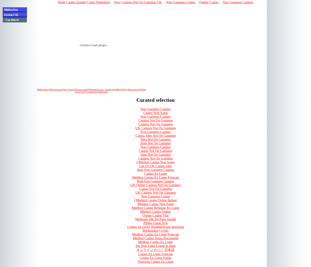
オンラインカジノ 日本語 (155, 250)
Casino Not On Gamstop (155, 151)
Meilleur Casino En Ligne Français (155, 177)
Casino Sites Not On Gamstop (155, 135)
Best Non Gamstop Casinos (155, 170)
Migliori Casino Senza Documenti (155, 238)
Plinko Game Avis (155, 223)
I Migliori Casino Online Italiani (155, 200)
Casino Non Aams (155, 113)
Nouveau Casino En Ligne (155, 261)
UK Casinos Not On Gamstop (155, 128)
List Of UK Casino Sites (155, 166)
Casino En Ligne (155, 173)
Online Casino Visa (156, 215)
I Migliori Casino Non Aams (155, 162)
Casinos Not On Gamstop (155, 120)
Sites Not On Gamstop (155, 139)
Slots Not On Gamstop (155, 143)
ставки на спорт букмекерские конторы (155, 227)
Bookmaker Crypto (155, 230)
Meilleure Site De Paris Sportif (155, 219)
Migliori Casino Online (155, 211)
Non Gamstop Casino (155, 196)
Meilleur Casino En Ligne (155, 242)
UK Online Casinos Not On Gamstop (155, 185)
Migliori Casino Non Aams (156, 204)
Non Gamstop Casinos (155, 109)
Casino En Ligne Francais (155, 254)
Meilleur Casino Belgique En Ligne (155, 208)
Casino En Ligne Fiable (155, 258)
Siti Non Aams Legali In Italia (156, 246)
